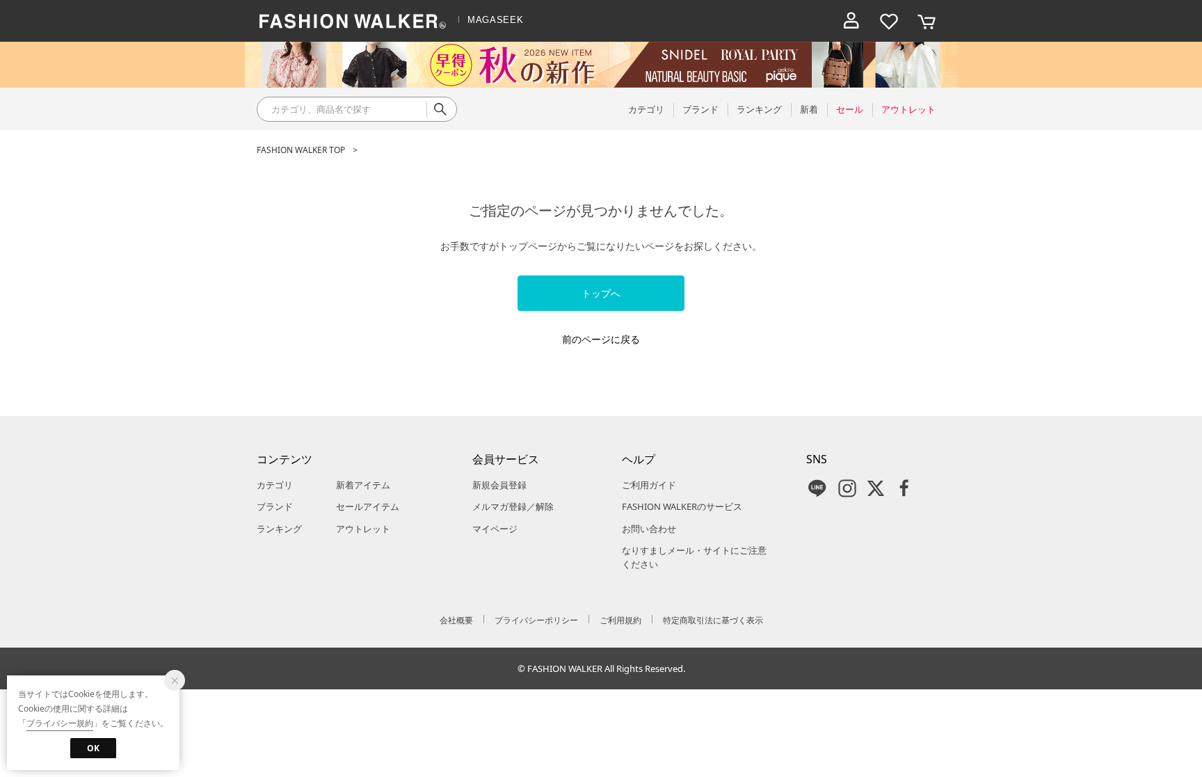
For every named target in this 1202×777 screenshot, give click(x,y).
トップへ (601, 293)
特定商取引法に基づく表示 (713, 620)
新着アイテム (363, 485)
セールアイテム (367, 506)
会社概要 (456, 620)
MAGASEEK (495, 20)
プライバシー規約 (59, 723)
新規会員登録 (499, 485)
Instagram (847, 488)
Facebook (904, 488)
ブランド (275, 506)
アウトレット (363, 528)
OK (93, 748)
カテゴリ (275, 485)
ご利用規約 (620, 620)
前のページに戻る (601, 339)
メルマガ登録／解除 (513, 506)
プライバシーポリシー (536, 620)
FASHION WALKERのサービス (682, 506)
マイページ (495, 528)
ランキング (279, 528)
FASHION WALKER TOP (301, 150)
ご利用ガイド (649, 485)
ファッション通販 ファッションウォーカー (352, 21)
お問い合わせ (649, 528)
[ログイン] (851, 21)
